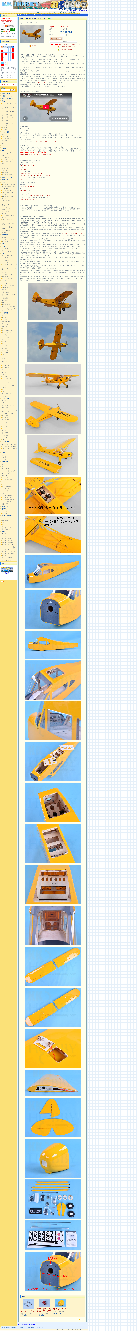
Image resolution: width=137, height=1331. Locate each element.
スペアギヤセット (7, 168)
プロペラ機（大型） (7, 115)
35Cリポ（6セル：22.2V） (7, 212)
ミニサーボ (5, 155)
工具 (3, 484)
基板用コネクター (7, 260)
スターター (5, 426)
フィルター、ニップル (8, 413)
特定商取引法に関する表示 (27, 1327)
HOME (19, 14)
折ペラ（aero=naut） (8, 304)
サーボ (3, 150)
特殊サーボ (5, 164)
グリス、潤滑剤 (6, 502)
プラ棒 (4, 464)
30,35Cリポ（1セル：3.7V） (8, 193)
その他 (4, 396)
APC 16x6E (23, 192)
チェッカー (5, 241)
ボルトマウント (42, 82)
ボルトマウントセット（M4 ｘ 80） (72, 233)
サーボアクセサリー (7, 174)
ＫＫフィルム (5, 534)
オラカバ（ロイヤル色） (8, 547)
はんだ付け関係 (6, 488)
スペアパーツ (5, 439)
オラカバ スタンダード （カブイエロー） (46, 141)
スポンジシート (6, 365)
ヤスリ (4, 493)
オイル (4, 424)
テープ (4, 518)
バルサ (3, 452)
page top (82, 1318)
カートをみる (37, 12)
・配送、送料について (7, 21)
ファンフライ (5, 121)
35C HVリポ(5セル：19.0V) (8, 227)
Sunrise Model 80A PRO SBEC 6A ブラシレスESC (35, 195)
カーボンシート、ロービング (9, 449)
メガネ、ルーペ (6, 506)
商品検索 (3, 88)
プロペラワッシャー (7, 433)
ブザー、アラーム (7, 497)
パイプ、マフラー (7, 417)
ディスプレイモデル (7, 98)
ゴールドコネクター (7, 255)
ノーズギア (5, 348)
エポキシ (4, 522)
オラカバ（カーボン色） (8, 549)
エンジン (4, 437)
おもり (4, 389)
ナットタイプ (5, 473)
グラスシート (5, 372)
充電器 (4, 237)
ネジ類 (4, 341)
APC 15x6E (23, 169)
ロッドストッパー (7, 330)
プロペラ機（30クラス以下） (9, 104)
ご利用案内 (63, 12)
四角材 (4, 457)
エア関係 (4, 376)
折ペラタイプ (5, 475)
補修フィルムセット (7, 560)
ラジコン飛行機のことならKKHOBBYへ (76, 10)
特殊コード (5, 276)
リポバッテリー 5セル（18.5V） (29, 179)
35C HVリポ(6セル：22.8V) (8, 231)
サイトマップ (82, 12)
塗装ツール (5, 513)
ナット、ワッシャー (7, 343)
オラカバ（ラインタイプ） (9, 555)
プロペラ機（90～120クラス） (9, 111)
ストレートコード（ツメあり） (9, 265)
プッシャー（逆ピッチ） (8, 306)
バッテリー (5, 182)
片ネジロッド (5, 324)
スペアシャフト (6, 136)
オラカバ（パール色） (8, 544)
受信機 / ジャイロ (7, 177)
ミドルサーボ (5, 157)
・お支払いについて (6, 23)
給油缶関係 (5, 415)
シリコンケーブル (7, 274)
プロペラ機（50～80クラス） (9, 108)
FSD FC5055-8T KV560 (27, 166)
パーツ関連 (5, 313)
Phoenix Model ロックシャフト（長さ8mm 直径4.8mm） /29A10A (44, 1310)
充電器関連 (5, 234)
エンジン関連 (5, 398)
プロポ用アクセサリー (8, 499)
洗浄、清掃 (5, 504)
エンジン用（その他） (8, 285)
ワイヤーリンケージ (7, 337)
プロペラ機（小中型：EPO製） (9, 117)
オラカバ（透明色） (7, 538)
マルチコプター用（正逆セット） (9, 309)
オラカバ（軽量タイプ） (8, 542)
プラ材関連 (5, 461)
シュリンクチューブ (7, 278)
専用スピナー (5, 477)
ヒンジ (4, 317)
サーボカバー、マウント (8, 385)
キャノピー (5, 356)
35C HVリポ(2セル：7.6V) (8, 216)
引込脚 (4, 374)
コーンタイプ (5, 468)
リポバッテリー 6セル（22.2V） (29, 199)
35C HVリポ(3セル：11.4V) (8, 220)
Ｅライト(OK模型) (7, 558)
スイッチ (4, 319)
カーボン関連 (5, 442)
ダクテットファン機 (7, 123)
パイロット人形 (6, 248)
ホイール (4, 346)
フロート (4, 129)
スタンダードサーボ (7, 159)
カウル (4, 354)
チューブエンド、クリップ (9, 411)
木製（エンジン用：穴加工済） (9, 295)
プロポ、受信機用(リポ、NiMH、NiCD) (9, 187)
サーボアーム (5, 172)
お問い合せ (72, 12)
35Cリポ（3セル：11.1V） (7, 201)
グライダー (5, 125)
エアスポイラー (6, 378)
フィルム (4, 531)
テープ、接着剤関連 (7, 516)
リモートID (5, 179)
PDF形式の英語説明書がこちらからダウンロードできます (35, 154)
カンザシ (4, 361)
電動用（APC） (6, 287)
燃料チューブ (5, 403)
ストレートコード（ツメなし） (9, 269)
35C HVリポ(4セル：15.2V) (8, 224)
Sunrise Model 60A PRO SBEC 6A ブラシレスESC (35, 175)
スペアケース (5, 170)
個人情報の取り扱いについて (10, 1327)
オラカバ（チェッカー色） (9, 551)
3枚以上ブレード (6, 300)
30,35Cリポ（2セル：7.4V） (8, 197)
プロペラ (4, 281)
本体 (3, 134)
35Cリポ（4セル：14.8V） (7, 204)
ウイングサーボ (6, 161)
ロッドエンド (5, 328)
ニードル (4, 422)
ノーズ (4, 391)
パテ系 (4, 524)
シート (4, 455)
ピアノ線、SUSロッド (8, 322)
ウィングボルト (6, 383)
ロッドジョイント (7, 332)
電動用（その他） (7, 290)
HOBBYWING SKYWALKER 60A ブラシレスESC (33, 173)
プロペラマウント (7, 141)
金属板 (4, 369)
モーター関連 (5, 132)
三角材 (4, 459)
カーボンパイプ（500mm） (9, 446)
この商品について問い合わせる (68, 46)
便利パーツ (5, 387)
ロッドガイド (5, 335)
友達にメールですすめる (67, 49)
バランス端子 (5, 262)
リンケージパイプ (7, 339)
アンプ (3, 145)
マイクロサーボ (6, 153)
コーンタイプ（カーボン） (9, 471)
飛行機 (3, 101)
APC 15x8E (23, 190)
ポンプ (4, 428)
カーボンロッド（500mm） (9, 444)
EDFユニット (5, 244)
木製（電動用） (6, 298)
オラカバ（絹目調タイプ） (9, 553)
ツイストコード (6, 272)
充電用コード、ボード (8, 239)
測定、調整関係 (6, 486)
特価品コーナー (6, 93)
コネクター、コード (7, 253)
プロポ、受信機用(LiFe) (9, 190)
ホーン (4, 315)
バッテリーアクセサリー (8, 184)
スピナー (4, 466)
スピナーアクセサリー (8, 479)
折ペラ (4, 302)
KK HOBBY (40, 1327)
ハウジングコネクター (8, 258)
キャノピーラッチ (7, 380)
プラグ (4, 400)
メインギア (5, 350)
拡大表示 (33, 45)
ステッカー (5, 363)
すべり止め (5, 435)
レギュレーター (6, 148)
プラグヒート (5, 430)
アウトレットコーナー (8, 96)
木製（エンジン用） (7, 292)
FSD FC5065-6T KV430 (27, 186)
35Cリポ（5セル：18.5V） (7, 208)
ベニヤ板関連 (5, 367)
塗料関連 (4, 509)
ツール (3, 482)
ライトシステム (6, 251)
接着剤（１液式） (7, 527)
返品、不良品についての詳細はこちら (70, 44)
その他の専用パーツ (7, 394)
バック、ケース (6, 491)
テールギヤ (5, 352)
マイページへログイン (50, 12)
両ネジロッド (5, 326)
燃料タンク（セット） (8, 405)
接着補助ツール (6, 529)
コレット (4, 143)
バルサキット (5, 127)
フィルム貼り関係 (7, 495)
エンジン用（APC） (7, 283)
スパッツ (4, 359)
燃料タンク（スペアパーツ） (8, 408)
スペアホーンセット (7, 166)
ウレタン (4, 511)
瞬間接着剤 (5, 520)
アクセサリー (5, 246)
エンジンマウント (7, 419)
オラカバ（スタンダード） (9, 536)
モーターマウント (7, 138)
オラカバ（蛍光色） (7, 540)
